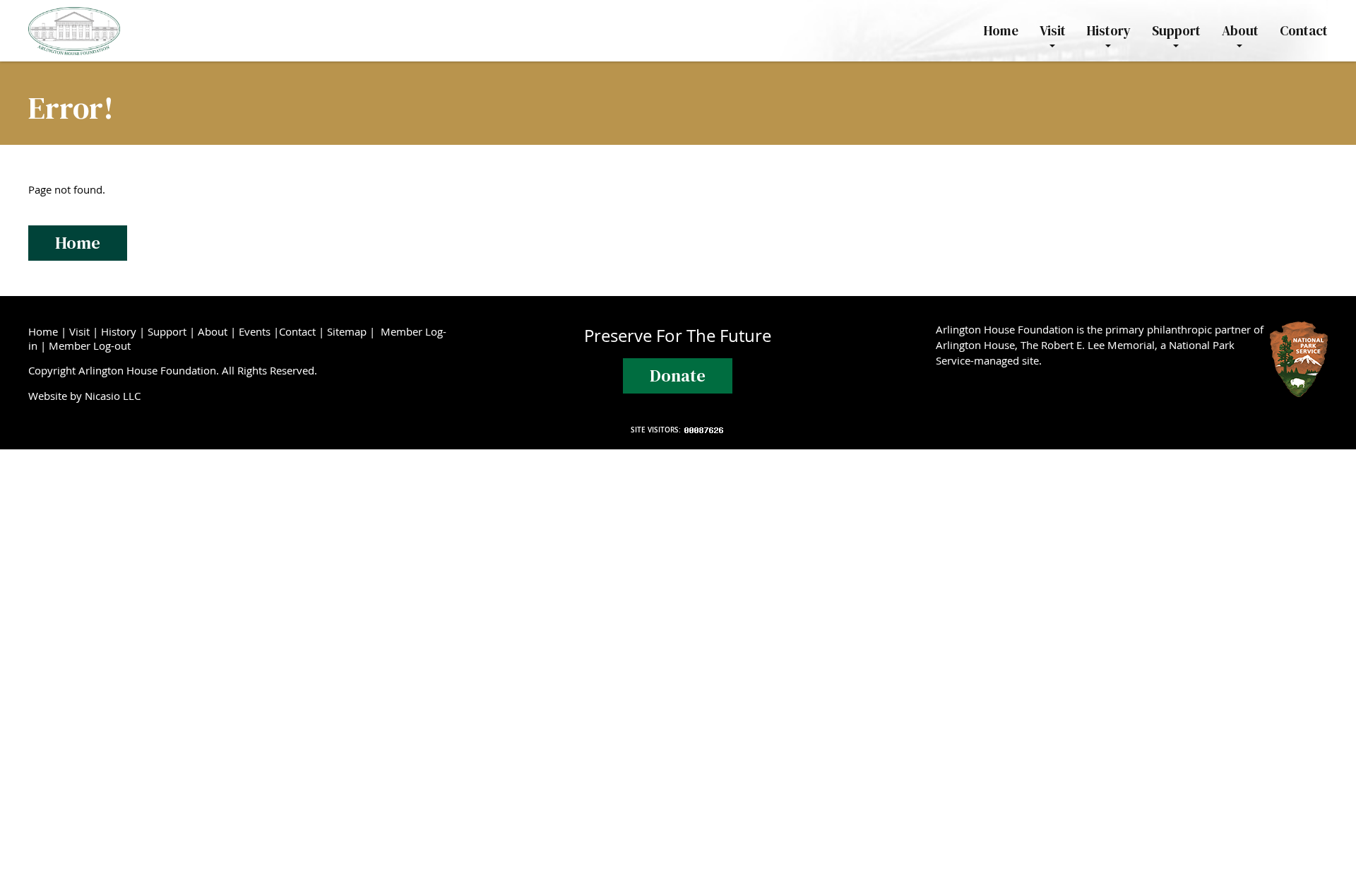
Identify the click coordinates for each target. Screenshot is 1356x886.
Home (77, 242)
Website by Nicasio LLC (87, 396)
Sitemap (347, 331)
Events (254, 331)
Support (167, 331)
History (118, 331)
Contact (297, 331)
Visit (79, 331)
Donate (678, 375)
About (212, 331)
